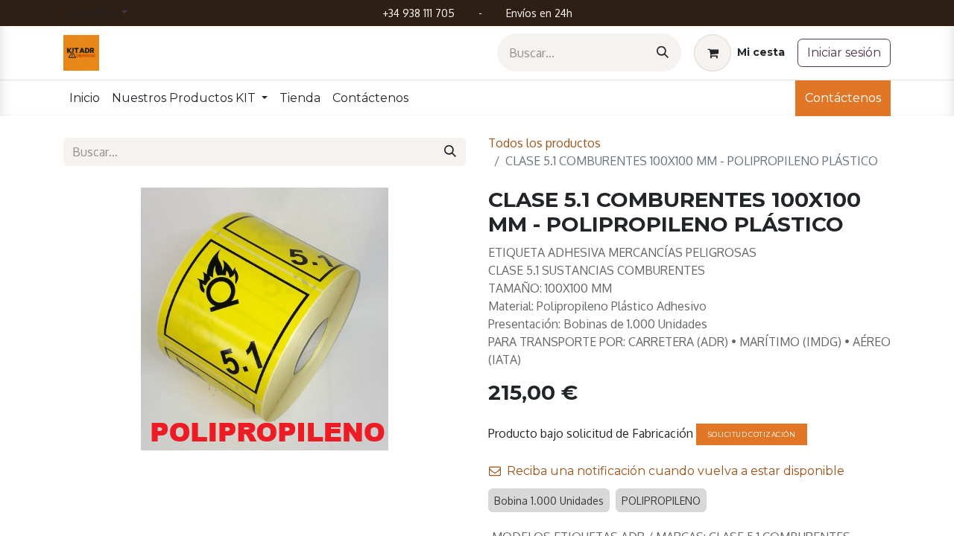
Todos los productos (544, 142)
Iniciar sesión (844, 52)
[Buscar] (662, 52)
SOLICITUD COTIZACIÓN (751, 434)
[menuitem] (84, 98)
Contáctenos (843, 98)
